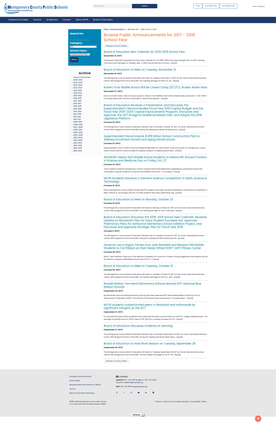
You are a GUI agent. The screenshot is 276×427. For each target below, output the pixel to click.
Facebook (117, 393)
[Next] (125, 46)
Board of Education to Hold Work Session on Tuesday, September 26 (150, 343)
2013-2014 (77, 111)
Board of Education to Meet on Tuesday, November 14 (140, 69)
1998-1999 (77, 151)
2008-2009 (78, 125)
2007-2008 (77, 127)
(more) (174, 63)
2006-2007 (77, 130)
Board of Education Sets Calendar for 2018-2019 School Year (144, 52)
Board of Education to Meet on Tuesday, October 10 (138, 266)
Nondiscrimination (182, 401)
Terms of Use (168, 401)
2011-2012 (77, 117)
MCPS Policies (74, 381)
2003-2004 (78, 138)
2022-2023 (77, 88)
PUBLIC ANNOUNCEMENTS (114, 29)
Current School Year (81, 77)
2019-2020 (77, 96)
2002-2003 (77, 140)
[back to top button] (258, 419)
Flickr (153, 393)
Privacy (158, 401)
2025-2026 (77, 80)
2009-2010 (77, 122)
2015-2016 (77, 106)
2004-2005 (78, 135)
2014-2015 (77, 109)
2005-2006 (78, 132)
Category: (76, 43)
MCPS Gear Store (228, 6)
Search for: (77, 34)
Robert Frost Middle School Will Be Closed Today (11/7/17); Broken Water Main (155, 87)
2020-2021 (77, 93)
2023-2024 (77, 85)
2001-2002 (77, 143)
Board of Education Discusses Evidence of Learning (138, 326)
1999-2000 (77, 148)
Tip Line (72, 389)
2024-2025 (77, 83)
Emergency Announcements (80, 376)
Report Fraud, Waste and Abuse (82, 393)
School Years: (78, 51)
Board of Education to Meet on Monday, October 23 (138, 199)
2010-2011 (77, 119)
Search (145, 6)
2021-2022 (77, 90)
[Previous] (109, 46)
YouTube (139, 393)
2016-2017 (77, 104)
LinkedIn (146, 393)
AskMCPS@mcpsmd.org (133, 382)
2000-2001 (77, 146)
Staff (198, 6)
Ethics (204, 401)
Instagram (131, 393)
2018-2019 (77, 98)
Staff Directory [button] (211, 6)
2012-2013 (77, 114)
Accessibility (195, 401)
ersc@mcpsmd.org (139, 386)
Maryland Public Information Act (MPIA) (85, 385)
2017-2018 (77, 101)
